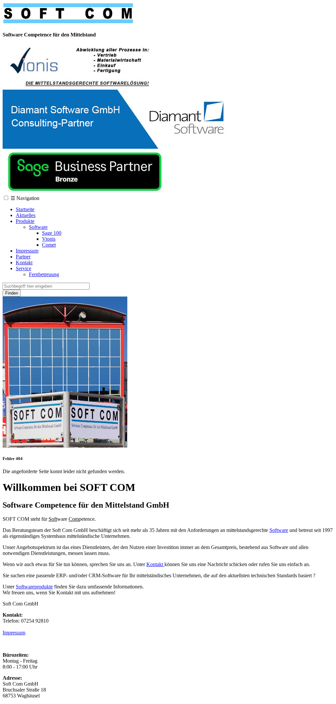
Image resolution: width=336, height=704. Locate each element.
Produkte (25, 221)
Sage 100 (51, 233)
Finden (11, 293)
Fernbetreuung (44, 274)
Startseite (25, 209)
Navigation (24, 198)
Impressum (27, 250)
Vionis (48, 239)
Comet (49, 245)
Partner (23, 256)
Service (23, 268)
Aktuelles (25, 215)
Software (38, 227)
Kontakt (24, 262)
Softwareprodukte (34, 586)
